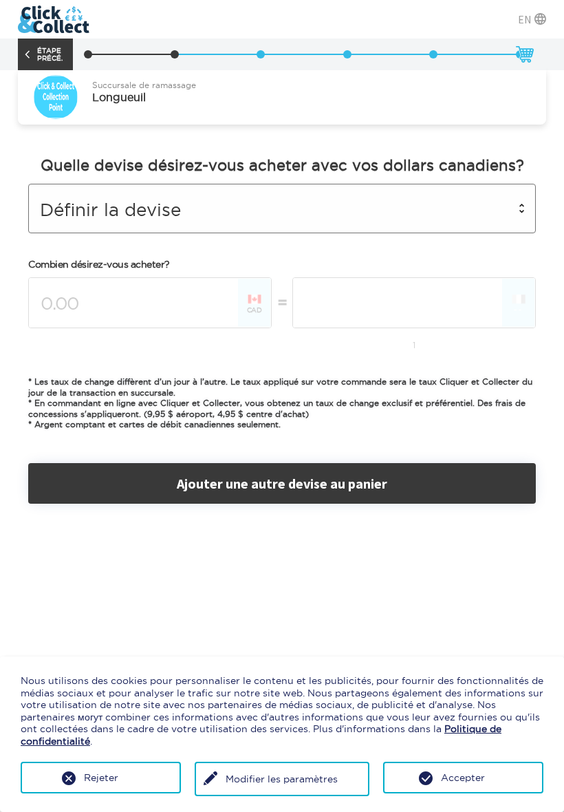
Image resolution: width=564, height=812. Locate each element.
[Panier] (524, 54)
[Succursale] (88, 54)
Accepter (463, 777)
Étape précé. (50, 54)
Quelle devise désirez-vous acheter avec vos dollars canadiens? (282, 165)
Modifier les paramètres (282, 778)
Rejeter (101, 777)
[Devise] (175, 54)
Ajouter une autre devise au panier (282, 483)
